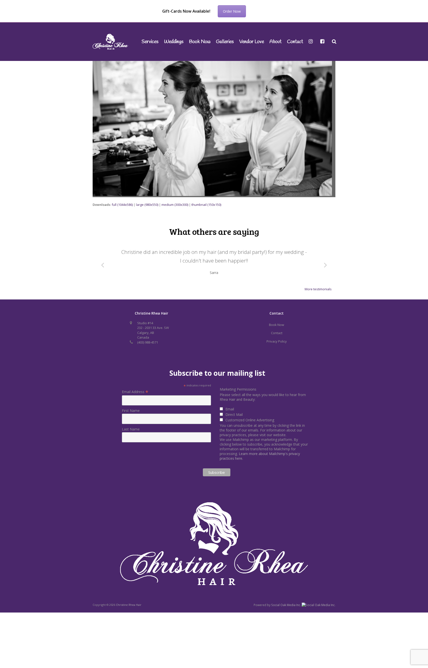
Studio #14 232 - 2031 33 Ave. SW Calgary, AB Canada (153, 330)
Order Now (232, 11)
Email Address (135, 392)
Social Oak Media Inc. (286, 605)
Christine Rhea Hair (128, 605)
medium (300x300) (174, 204)
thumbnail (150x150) (206, 204)
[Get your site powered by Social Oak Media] (318, 605)
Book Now (276, 324)
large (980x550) (147, 204)
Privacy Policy (277, 341)
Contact (276, 333)
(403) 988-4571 (147, 342)
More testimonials (318, 289)
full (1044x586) (122, 204)
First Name (131, 410)
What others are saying (214, 231)
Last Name (131, 429)
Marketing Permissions (238, 389)
